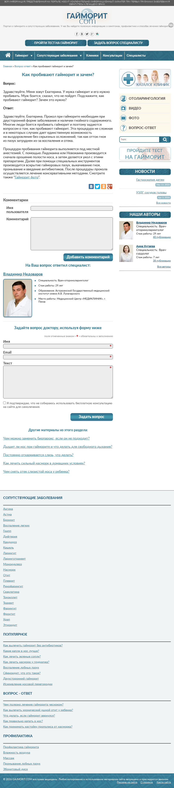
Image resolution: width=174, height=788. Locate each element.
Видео (135, 108)
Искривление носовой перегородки (27, 684)
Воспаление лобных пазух (21, 667)
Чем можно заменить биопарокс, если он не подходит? (46, 438)
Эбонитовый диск (15, 769)
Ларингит (9, 553)
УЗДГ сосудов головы (151, 192)
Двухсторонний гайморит (21, 678)
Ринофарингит (13, 586)
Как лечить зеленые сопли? (22, 656)
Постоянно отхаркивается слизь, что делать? (38, 455)
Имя (6, 341)
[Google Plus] (109, 186)
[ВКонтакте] (91, 186)
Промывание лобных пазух (21, 763)
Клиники (92, 55)
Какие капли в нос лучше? (21, 651)
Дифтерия (10, 536)
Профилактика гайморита (21, 747)
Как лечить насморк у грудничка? (26, 662)
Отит (6, 575)
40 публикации (162, 237)
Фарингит (10, 608)
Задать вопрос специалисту (118, 43)
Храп (6, 619)
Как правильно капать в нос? (23, 721)
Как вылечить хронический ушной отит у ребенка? (38, 710)
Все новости (163, 203)
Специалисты (136, 55)
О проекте (146, 782)
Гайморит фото (26, 177)
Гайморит (22, 55)
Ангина (8, 509)
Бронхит (9, 520)
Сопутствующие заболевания (57, 55)
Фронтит (9, 614)
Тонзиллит (10, 597)
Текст (7, 363)
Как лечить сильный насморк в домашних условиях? (44, 463)
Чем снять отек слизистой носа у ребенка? (36, 471)
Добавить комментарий (88, 257)
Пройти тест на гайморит (55, 43)
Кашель (8, 547)
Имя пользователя (17, 210)
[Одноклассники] (103, 186)
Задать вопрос (91, 417)
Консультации (112, 55)
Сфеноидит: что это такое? (22, 673)
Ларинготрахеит (14, 558)
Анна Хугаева (145, 246)
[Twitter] (97, 186)
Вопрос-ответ (142, 128)
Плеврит (9, 580)
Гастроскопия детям (150, 179)
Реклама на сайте (127, 782)
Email (7, 352)
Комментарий (17, 219)
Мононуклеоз (12, 564)
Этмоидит (10, 625)
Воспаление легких (16, 525)
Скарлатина (11, 591)
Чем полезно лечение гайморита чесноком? (33, 704)
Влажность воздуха (16, 752)
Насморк (9, 569)
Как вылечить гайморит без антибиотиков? (33, 645)
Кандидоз (10, 542)
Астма (7, 514)
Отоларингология (147, 98)
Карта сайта (164, 782)
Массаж (8, 758)
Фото (134, 118)
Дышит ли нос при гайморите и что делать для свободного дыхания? (57, 446)
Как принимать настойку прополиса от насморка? (37, 726)
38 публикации (162, 260)
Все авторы (164, 266)
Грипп (7, 531)
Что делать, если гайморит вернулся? (29, 715)
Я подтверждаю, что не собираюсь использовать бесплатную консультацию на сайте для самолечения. (57, 405)
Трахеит (8, 603)
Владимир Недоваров (23, 274)
